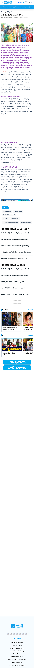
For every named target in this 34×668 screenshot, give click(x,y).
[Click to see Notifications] (31, 2)
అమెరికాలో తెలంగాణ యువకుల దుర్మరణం (16, 258)
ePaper (20, 2)
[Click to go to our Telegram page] (23, 634)
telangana (19, 12)
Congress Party (7, 211)
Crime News (17, 654)
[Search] (23, 2)
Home (3, 12)
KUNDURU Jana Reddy (9, 215)
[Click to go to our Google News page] (26, 634)
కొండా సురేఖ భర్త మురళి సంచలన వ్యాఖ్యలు (16, 239)
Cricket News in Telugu (17, 651)
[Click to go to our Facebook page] (8, 634)
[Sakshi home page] (17, 626)
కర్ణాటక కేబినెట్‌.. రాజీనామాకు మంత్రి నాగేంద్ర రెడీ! (16, 288)
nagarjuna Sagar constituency (11, 218)
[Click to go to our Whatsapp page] (11, 634)
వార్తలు (7, 7)
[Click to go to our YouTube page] (20, 634)
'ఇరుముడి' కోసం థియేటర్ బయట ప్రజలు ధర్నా (17, 246)
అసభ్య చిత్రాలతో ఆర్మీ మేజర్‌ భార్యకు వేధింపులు (16, 252)
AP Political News (17, 642)
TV (29, 2)
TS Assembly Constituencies (10, 222)
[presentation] (3, 319)
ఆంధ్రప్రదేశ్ (13, 7)
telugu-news (10, 12)
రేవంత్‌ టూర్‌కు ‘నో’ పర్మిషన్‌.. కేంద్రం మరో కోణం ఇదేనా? (16, 294)
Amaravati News (17, 645)
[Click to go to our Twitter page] (14, 634)
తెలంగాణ (20, 7)
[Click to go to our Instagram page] (17, 634)
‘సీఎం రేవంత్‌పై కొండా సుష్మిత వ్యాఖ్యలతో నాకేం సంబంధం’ (16, 233)
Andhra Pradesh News (17, 648)
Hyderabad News (17, 657)
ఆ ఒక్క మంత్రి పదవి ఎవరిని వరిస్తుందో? (17, 282)
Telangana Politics (26, 222)
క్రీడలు (30, 7)
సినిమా (25, 7)
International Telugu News (17, 660)
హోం (3, 7)
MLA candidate (18, 211)
